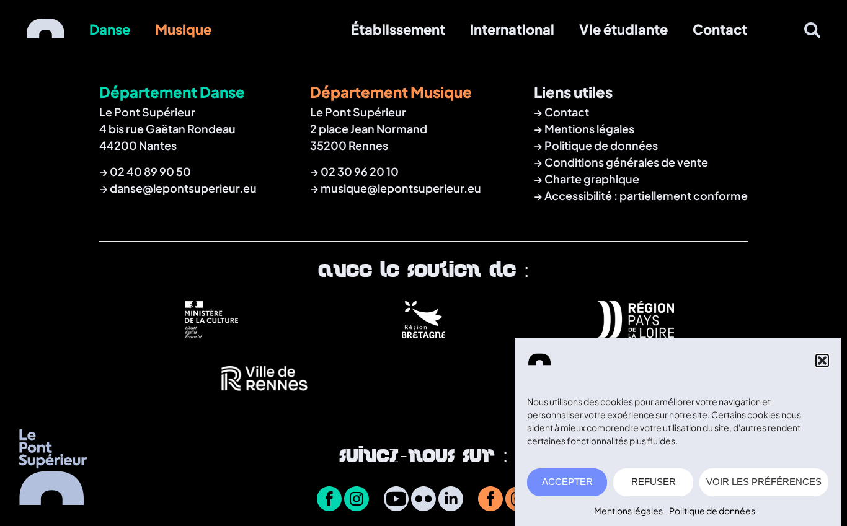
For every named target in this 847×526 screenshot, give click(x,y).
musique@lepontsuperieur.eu (401, 188)
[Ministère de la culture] (212, 333)
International (512, 29)
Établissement (398, 29)
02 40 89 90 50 (150, 171)
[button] (822, 360)
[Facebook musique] (490, 500)
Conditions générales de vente (626, 162)
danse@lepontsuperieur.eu (183, 188)
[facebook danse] (329, 500)
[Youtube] (396, 500)
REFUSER (653, 482)
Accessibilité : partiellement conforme (646, 195)
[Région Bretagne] (424, 333)
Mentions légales (628, 510)
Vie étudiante (623, 29)
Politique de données (712, 510)
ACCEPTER (567, 482)
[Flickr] (423, 500)
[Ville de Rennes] (264, 396)
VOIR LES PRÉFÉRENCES (764, 482)
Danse (109, 29)
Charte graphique (591, 179)
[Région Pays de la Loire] (636, 333)
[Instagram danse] (356, 500)
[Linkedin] (450, 500)
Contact (720, 29)
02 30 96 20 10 (360, 171)
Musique (183, 29)
